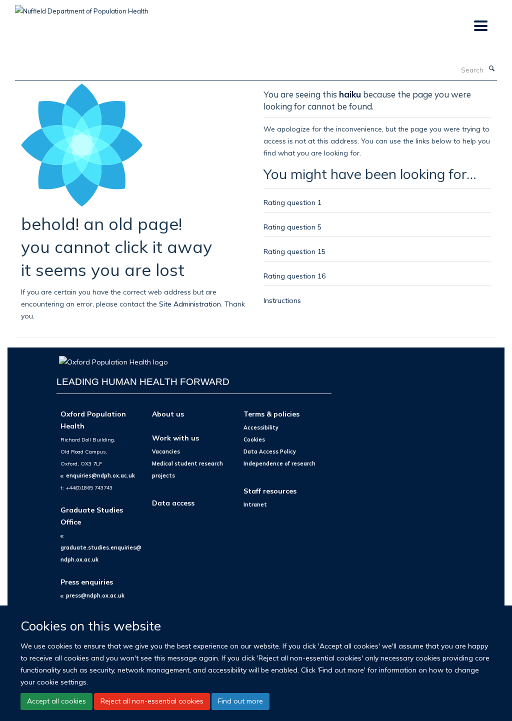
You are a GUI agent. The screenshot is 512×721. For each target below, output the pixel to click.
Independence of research (280, 463)
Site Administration (190, 304)
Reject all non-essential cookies (152, 701)
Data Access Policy (270, 451)
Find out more (240, 701)
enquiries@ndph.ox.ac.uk (100, 475)
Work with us (175, 438)
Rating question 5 (293, 226)
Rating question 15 (295, 251)
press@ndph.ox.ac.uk (95, 595)
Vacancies (166, 451)
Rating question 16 (295, 276)
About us (168, 414)
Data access (173, 502)
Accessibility (261, 427)
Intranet (255, 504)
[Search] (491, 69)
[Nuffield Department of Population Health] (81, 8)
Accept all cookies (56, 701)
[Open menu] (480, 26)
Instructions (282, 300)
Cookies (254, 439)
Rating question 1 (293, 202)
